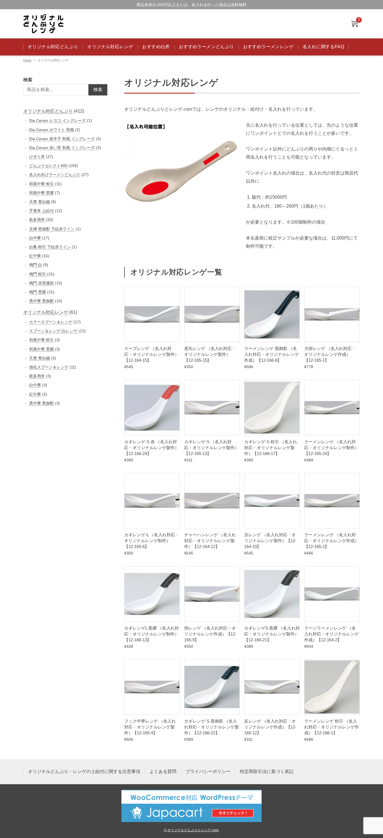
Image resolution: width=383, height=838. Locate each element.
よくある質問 (162, 771)
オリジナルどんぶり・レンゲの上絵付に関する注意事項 (84, 771)
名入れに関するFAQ (323, 46)
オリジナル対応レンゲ (110, 46)
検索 (27, 79)
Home (27, 60)
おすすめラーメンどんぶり (206, 46)
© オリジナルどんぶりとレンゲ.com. (191, 830)
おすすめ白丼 (156, 46)
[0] (354, 24)
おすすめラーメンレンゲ (268, 46)
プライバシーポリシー (208, 771)
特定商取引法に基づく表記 (267, 771)
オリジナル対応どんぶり (53, 46)
